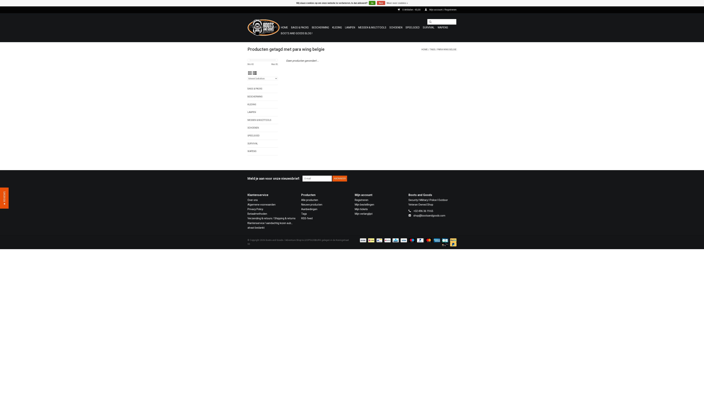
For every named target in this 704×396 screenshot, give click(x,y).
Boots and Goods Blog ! (296, 33)
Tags (432, 49)
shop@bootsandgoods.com (429, 215)
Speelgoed (413, 27)
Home (284, 27)
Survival (428, 27)
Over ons (252, 200)
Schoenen (395, 27)
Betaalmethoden (257, 213)
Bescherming (320, 27)
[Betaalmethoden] (363, 240)
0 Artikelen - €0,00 (411, 9)
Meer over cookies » (397, 3)
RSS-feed (307, 218)
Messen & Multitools (372, 27)
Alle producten (309, 200)
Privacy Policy (255, 209)
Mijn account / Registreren (442, 9)
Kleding (337, 27)
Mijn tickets (361, 209)
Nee (381, 3)
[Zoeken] (429, 22)
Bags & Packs (300, 27)
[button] (4, 198)
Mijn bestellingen (364, 204)
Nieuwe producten (311, 204)
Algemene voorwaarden (261, 204)
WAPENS (443, 27)
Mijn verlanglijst (364, 213)
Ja (372, 3)
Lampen (350, 27)
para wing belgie (446, 49)
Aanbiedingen (309, 209)
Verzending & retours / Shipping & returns (271, 218)
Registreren (361, 200)
